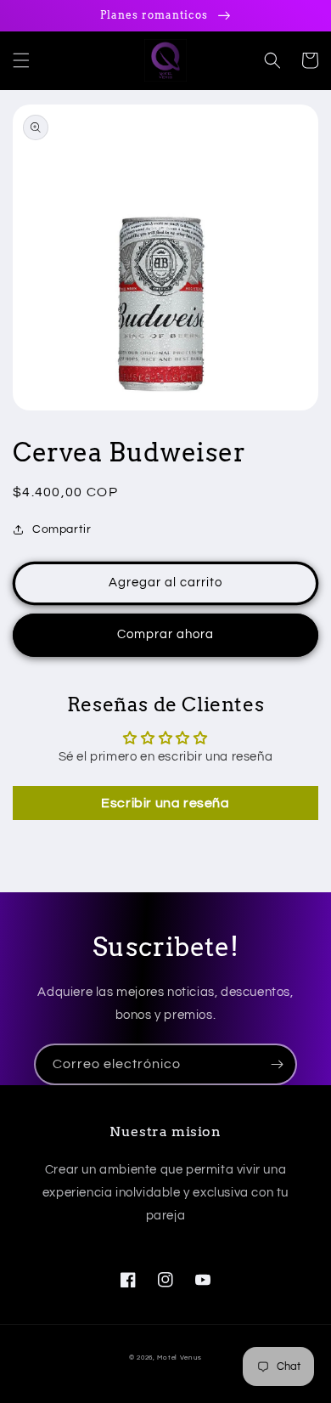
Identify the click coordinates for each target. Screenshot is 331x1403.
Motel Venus (179, 1357)
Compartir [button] (61, 529)
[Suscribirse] (276, 1064)
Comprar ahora (165, 634)
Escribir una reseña (165, 803)
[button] (21, 60)
